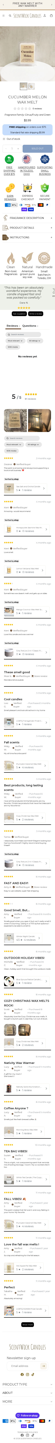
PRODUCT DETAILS (22, 227)
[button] (15, 420)
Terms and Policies (27, 1432)
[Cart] (51, 15)
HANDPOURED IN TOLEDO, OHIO (26, 171)
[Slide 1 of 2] (23, 86)
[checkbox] (13, 347)
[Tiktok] (33, 1374)
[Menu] (3, 15)
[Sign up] (43, 1366)
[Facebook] (22, 1374)
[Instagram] (27, 1374)
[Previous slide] (3, 4)
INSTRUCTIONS (19, 237)
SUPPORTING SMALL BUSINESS (45, 171)
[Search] (10, 15)
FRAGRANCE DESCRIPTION (27, 218)
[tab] (30, 326)
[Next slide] (51, 4)
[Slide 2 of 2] (31, 86)
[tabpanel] (27, 361)
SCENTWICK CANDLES (31, 1438)
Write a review (35, 314)
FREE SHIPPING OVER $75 (9, 171)
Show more (27, 1324)
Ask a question (19, 314)
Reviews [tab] (13, 325)
